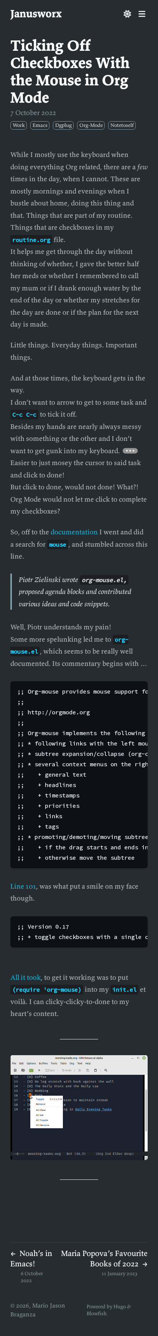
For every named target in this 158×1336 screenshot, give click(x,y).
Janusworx (36, 13)
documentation (74, 531)
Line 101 (23, 886)
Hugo (120, 1306)
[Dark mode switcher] (127, 14)
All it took (25, 977)
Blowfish (97, 1313)
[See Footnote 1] (130, 450)
